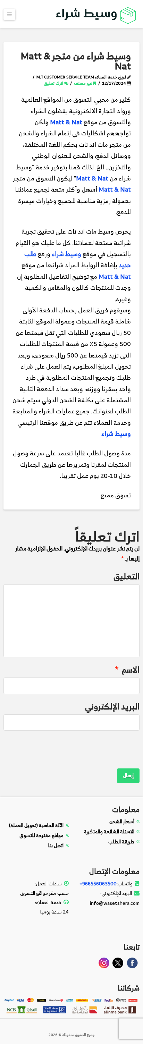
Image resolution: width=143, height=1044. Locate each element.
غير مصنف (83, 83)
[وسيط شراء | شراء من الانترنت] (96, 14)
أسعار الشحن (121, 821)
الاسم (127, 670)
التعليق (126, 576)
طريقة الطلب (121, 841)
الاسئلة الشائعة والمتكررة (109, 831)
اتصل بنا (56, 845)
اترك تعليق (54, 83)
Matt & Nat (66, 122)
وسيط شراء (66, 254)
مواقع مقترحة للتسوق (41, 835)
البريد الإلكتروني (112, 706)
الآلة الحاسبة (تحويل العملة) (36, 825)
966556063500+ (98, 883)
